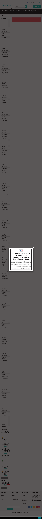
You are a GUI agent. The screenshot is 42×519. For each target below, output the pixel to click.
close (39, 517)
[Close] (33, 247)
